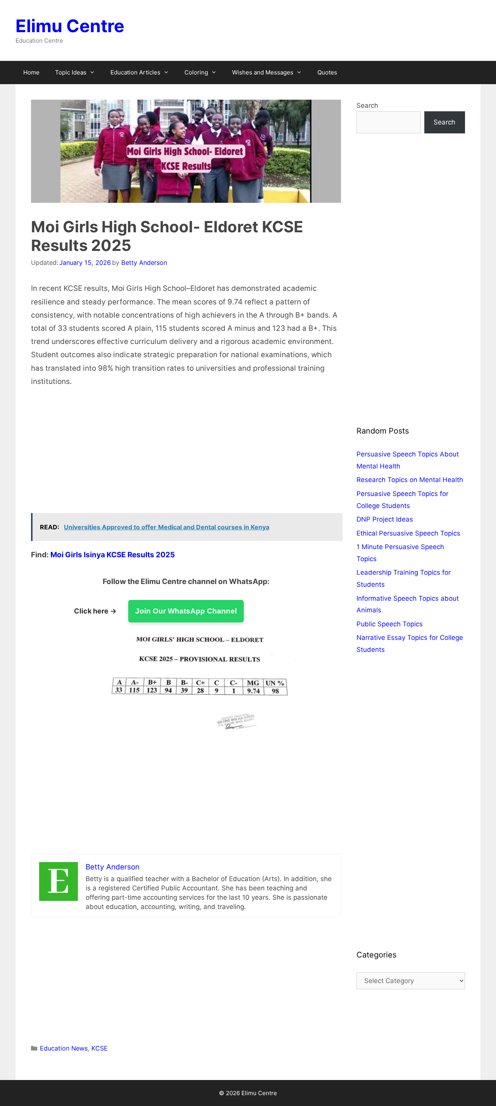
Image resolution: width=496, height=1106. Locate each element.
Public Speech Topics (389, 624)
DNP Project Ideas (384, 519)
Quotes (327, 72)
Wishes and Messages (262, 72)
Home (31, 72)
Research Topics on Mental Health (409, 480)
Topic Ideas (70, 72)
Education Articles (135, 72)
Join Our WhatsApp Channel (186, 611)
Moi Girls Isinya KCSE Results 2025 (112, 554)
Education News (64, 1048)
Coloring (196, 72)
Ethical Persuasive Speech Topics (408, 533)
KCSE (99, 1048)
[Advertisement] (186, 455)
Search (367, 105)
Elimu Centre (70, 25)
